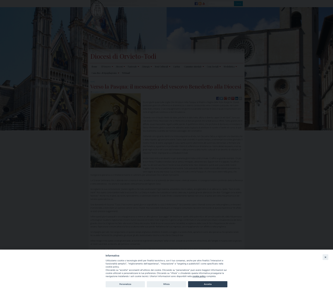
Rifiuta (166, 284)
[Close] (325, 257)
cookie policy (199, 276)
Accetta (208, 284)
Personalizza (125, 284)
